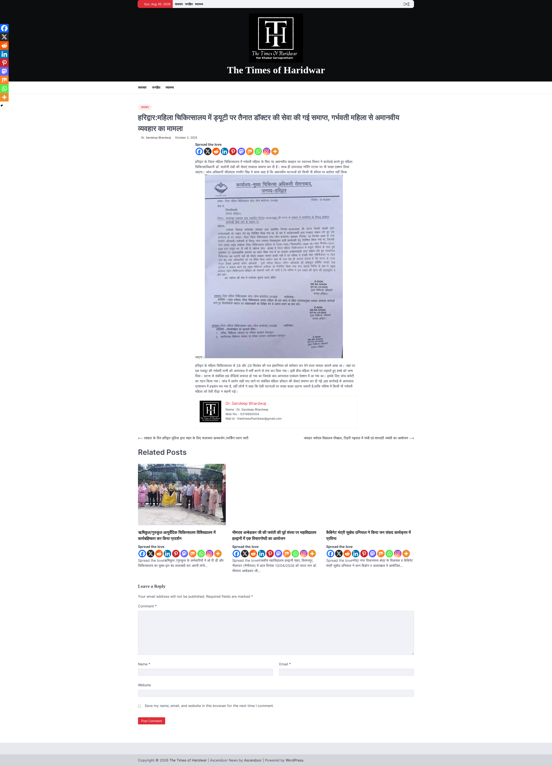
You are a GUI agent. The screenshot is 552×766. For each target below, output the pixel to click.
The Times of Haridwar (276, 70)
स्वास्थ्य (199, 4)
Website (144, 685)
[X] (208, 151)
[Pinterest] (233, 151)
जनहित (189, 4)
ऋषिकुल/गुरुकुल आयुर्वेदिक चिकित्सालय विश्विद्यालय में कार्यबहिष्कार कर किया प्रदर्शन (177, 535)
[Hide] (1, 105)
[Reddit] (216, 151)
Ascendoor (253, 760)
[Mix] (250, 151)
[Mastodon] (241, 151)
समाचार (179, 4)
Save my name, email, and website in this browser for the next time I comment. (209, 705)
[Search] (411, 87)
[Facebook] (199, 151)
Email (285, 664)
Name (144, 664)
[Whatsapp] (258, 151)
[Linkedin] (224, 151)
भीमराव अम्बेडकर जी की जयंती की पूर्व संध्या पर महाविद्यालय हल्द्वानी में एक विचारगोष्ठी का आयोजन (274, 535)
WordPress (294, 760)
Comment (147, 606)
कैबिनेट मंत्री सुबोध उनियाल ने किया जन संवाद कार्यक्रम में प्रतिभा (368, 535)
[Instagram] (266, 151)
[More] (275, 151)
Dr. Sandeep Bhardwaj (156, 137)
